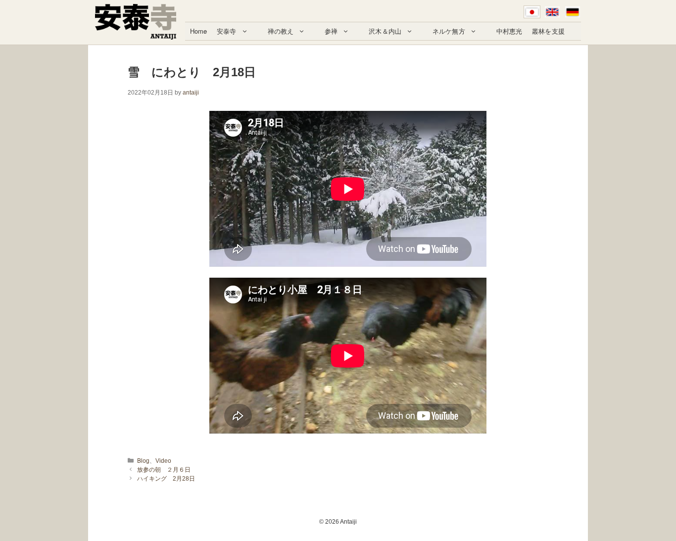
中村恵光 (509, 31)
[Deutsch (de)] (572, 11)
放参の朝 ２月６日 (164, 469)
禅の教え (281, 31)
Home (198, 31)
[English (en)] (552, 11)
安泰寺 (226, 31)
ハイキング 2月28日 (166, 478)
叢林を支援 (548, 31)
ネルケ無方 (449, 31)
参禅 (331, 31)
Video (163, 460)
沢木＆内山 (385, 31)
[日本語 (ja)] (532, 11)
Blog (143, 460)
